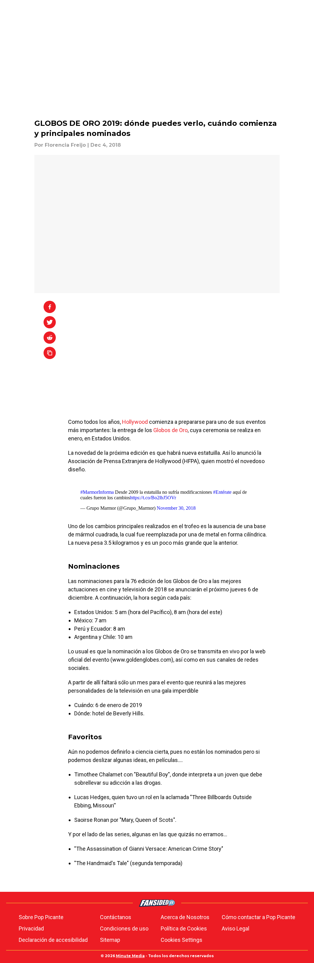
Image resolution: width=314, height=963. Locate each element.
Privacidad (31, 928)
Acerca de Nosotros (185, 917)
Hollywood (135, 422)
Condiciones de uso (124, 928)
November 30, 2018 (176, 508)
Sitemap (110, 940)
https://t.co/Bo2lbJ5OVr (153, 497)
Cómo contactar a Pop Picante (258, 917)
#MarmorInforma (97, 492)
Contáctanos (115, 917)
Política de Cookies (184, 928)
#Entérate (222, 492)
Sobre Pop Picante (41, 917)
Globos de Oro (170, 430)
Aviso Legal (235, 928)
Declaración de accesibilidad (53, 940)
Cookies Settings (181, 940)
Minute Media (130, 955)
